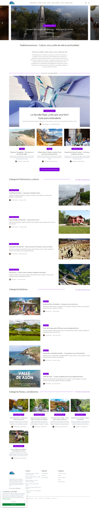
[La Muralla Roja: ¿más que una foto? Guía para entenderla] (49, 101)
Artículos (27, 471)
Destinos (49, 2)
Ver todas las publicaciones (82, 179)
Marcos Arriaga (45, 477)
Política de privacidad (29, 498)
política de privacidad (6, 498)
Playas (62, 2)
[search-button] (85, 2)
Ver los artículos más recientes (49, 169)
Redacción (44, 471)
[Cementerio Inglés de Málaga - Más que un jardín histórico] (49, 23)
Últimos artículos (33, 2)
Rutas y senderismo (56, 2)
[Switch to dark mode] (89, 3)
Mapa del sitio (54, 498)
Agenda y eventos (68, 2)
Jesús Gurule (44, 475)
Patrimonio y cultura (42, 2)
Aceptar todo (13, 504)
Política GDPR (41, 498)
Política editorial (47, 498)
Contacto (36, 498)
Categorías (61, 471)
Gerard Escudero (45, 473)
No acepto (14, 501)
